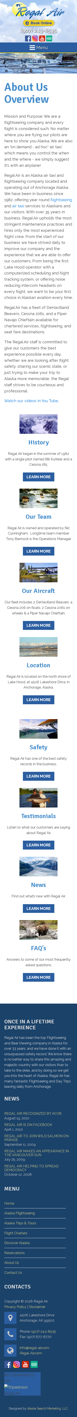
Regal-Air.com (31, 1353)
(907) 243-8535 (38, 30)
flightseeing (61, 200)
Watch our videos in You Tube (31, 401)
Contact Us (13, 1273)
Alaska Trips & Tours (20, 1223)
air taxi (18, 206)
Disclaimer (37, 1307)
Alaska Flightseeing (19, 1213)
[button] (38, 23)
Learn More (39, 477)
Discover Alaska (17, 1243)
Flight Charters (15, 1233)
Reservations (14, 1253)
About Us (11, 1263)
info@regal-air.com (34, 1348)
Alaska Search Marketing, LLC (47, 1408)
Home (9, 1203)
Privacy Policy (15, 1307)
